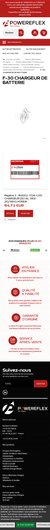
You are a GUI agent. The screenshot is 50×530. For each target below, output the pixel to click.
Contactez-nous (32, 53)
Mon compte (8, 498)
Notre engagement (36, 49)
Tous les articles (13, 59)
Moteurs (6, 478)
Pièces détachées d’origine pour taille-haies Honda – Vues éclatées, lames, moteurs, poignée (23, 64)
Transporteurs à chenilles (13, 459)
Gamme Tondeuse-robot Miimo (15, 453)
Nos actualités (10, 53)
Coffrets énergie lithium (12, 469)
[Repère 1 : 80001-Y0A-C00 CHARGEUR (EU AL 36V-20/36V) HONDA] (25, 170)
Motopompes (8, 456)
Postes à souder (9, 464)
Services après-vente (11, 492)
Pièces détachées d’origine (13, 475)
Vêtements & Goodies (11, 480)
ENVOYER (40, 384)
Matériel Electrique (10, 466)
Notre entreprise (12, 49)
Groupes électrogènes (12, 451)
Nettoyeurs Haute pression (13, 461)
